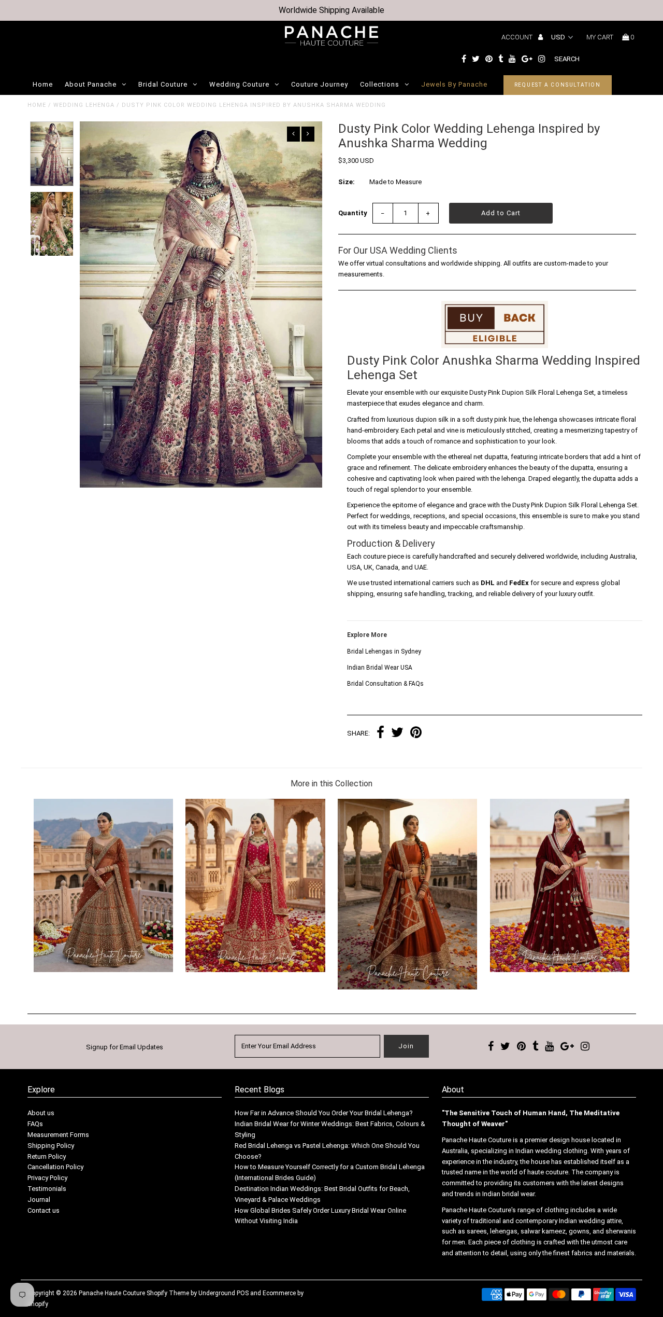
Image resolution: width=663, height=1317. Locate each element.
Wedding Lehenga (83, 105)
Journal (38, 1199)
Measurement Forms (58, 1135)
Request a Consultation (557, 85)
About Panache (91, 84)
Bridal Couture (163, 84)
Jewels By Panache (454, 84)
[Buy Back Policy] (494, 324)
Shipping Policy (50, 1145)
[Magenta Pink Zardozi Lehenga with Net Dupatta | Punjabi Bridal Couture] (255, 970)
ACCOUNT (517, 37)
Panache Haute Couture (112, 1293)
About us (40, 1113)
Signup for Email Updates (124, 1047)
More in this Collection (331, 783)
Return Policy (46, 1156)
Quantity (352, 213)
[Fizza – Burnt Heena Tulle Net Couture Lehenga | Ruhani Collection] (103, 970)
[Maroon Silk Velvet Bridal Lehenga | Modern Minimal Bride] (559, 970)
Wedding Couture (239, 84)
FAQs (35, 1124)
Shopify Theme (168, 1293)
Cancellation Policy (55, 1167)
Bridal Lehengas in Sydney (384, 651)
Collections (379, 84)
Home (43, 84)
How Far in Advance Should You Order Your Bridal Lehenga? (324, 1113)
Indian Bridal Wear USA (379, 667)
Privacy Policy (47, 1178)
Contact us (43, 1210)
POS (243, 1293)
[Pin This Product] (416, 734)
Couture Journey (319, 84)
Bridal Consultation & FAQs (385, 683)
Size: (346, 182)
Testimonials (46, 1189)
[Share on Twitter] (397, 734)
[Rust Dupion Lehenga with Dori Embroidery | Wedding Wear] (407, 987)
